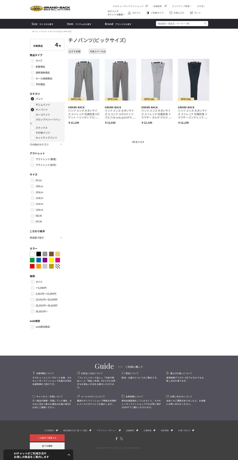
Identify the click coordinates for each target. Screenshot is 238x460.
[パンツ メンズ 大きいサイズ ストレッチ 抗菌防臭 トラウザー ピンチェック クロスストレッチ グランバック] (193, 79)
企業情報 (147, 430)
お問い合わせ (184, 430)
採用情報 (165, 430)
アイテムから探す (79, 24)
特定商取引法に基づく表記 (75, 430)
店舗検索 (130, 430)
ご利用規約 (49, 430)
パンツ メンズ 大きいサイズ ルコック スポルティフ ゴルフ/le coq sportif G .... (120, 114)
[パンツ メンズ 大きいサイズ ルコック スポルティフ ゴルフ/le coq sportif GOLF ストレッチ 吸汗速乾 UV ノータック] (120, 79)
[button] (38, 455)
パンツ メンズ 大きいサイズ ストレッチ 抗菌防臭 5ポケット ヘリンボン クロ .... (83, 114)
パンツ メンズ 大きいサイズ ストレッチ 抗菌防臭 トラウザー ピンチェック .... (193, 114)
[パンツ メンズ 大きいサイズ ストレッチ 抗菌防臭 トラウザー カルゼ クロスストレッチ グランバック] (157, 79)
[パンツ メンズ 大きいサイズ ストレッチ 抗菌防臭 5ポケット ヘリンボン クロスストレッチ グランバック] (83, 79)
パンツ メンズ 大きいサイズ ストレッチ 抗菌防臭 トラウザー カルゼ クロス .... (156, 114)
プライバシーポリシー (107, 430)
